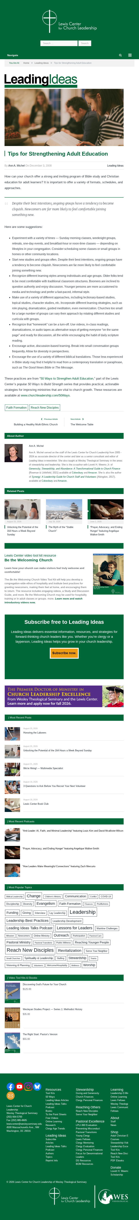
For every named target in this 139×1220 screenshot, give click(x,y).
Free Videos (52, 1118)
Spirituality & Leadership (38, 958)
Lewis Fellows (83, 1139)
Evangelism (46, 903)
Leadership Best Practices (28, 921)
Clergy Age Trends (55, 1128)
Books (49, 1111)
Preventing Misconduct (88, 1128)
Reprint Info (52, 1160)
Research (51, 1125)
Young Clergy (83, 1135)
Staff (113, 1121)
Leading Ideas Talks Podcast (29, 928)
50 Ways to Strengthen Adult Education (67, 378)
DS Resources (83, 1160)
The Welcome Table (82, 424)
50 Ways (50, 1096)
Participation (79, 936)
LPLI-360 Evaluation (86, 1125)
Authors (50, 1153)
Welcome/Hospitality (57, 965)
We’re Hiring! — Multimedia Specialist (43, 768)
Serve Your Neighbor (96, 951)
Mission (10, 936)
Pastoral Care (95, 936)
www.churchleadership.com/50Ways (45, 395)
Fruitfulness (102, 904)
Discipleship (12, 904)
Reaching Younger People (92, 942)
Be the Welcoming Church (28, 560)
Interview (40, 912)
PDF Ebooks (117, 1160)
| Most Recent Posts (19, 717)
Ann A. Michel (16, 165)
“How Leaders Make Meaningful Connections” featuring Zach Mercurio (58, 866)
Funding (12, 913)
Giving (26, 912)
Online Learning (54, 1121)
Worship (89, 965)
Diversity (27, 904)
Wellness (75, 965)
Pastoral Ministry (19, 942)
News (113, 1125)
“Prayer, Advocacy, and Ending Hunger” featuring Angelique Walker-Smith (106, 531)
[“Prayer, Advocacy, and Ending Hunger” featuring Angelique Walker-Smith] (106, 511)
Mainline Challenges (107, 928)
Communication (75, 896)
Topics (49, 1157)
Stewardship (77, 958)
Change (34, 896)
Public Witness (63, 942)
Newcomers (24, 936)
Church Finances (85, 1096)
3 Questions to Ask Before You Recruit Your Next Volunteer (54, 786)
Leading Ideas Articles (57, 1100)
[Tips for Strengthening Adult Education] (64, 118)
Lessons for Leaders (74, 928)
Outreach (61, 935)
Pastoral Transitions (43, 943)
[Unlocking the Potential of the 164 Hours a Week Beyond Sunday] (23, 511)
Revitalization (69, 950)
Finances (89, 904)
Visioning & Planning (18, 965)
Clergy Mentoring (85, 1142)
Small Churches (13, 958)
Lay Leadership (57, 913)
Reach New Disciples (45, 407)
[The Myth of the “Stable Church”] (64, 511)
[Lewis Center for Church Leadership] (69, 21)
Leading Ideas (115, 165)
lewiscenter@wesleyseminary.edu (24, 1123)
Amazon (92, 472)
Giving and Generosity (87, 1093)
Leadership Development (67, 920)
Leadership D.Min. (120, 1093)
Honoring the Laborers (34, 732)
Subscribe (51, 1139)
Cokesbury (77, 472)
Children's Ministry (53, 896)
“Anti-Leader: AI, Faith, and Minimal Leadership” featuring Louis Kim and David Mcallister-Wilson (72, 830)
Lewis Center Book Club (36, 803)
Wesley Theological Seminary (22, 1113)
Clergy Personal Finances (89, 1100)
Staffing (60, 958)
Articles (50, 1142)
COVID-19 (106, 896)
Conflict (93, 896)
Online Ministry (42, 936)
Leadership (83, 912)
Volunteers (38, 965)
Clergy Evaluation (85, 1146)
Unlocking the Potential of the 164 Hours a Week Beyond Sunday (22, 531)
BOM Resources (84, 1164)
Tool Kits (50, 1093)
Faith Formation (16, 407)
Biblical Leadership (14, 896)
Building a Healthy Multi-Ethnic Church (36, 424)
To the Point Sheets (56, 1114)
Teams (93, 958)
